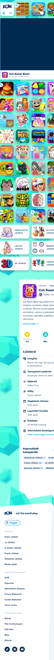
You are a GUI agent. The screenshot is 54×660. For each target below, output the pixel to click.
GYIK (7, 578)
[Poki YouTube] (22, 649)
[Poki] (7, 6)
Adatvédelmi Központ (15, 589)
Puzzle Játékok (33, 463)
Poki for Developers (14, 624)
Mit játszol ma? (10, 13)
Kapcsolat (9, 583)
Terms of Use (11, 605)
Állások (8, 640)
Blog (7, 635)
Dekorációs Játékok (34, 458)
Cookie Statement (13, 600)
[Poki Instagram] (14, 649)
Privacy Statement (13, 594)
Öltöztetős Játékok (13, 559)
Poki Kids (9, 629)
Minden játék (11, 564)
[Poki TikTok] (7, 649)
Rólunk (8, 619)
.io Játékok (10, 542)
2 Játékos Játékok (13, 548)
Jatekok (42, 286)
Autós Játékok (11, 537)
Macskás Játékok (33, 468)
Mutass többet (29, 324)
